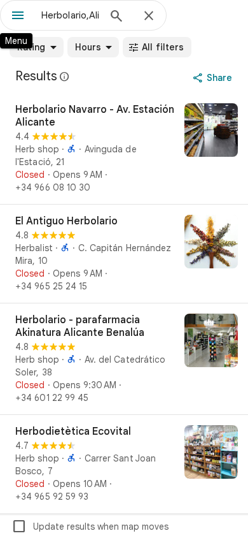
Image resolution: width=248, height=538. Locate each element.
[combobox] (70, 15)
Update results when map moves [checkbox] (90, 526)
